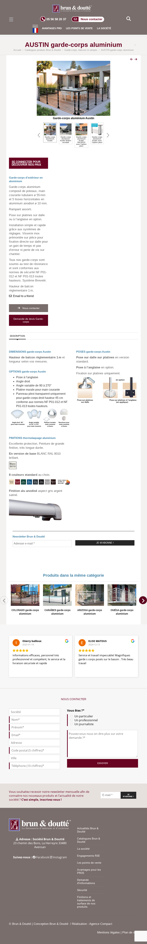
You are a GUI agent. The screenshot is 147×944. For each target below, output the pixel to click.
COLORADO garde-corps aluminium (25, 611)
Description (17, 335)
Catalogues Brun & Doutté (88, 840)
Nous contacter (31, 308)
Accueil (17, 50)
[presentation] (39, 91)
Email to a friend (23, 296)
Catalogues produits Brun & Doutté (43, 50)
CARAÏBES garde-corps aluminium (57, 611)
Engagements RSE (88, 855)
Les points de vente (79, 28)
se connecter (22, 162)
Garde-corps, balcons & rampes (80, 50)
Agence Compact (100, 924)
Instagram (60, 857)
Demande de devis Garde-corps (28, 320)
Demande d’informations (86, 881)
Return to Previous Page (135, 45)
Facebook (42, 857)
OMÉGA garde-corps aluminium (122, 611)
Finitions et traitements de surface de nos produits (86, 901)
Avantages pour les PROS (89, 871)
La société (104, 28)
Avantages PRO (52, 28)
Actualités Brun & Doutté (87, 829)
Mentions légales (108, 932)
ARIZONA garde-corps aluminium (89, 611)
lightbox (75, 86)
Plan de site (130, 932)
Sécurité (82, 890)
